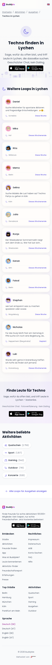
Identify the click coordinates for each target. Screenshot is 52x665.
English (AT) (8, 637)
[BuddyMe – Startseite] (10, 4)
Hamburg (6, 597)
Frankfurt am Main (11, 610)
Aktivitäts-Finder (10, 566)
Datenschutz (34, 544)
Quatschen (33, 593)
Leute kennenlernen (11, 561)
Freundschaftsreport (12, 570)
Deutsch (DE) (8, 624)
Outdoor (32, 610)
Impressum (33, 539)
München (6, 601)
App (4, 552)
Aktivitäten (20, 12)
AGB (30, 548)
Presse (5, 579)
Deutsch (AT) (8, 628)
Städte (5, 539)
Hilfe (30, 561)
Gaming (32, 601)
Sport (30, 597)
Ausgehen (33, 12)
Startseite (7, 12)
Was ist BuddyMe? (11, 557)
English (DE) (8, 633)
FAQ (30, 557)
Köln (4, 606)
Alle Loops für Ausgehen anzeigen (28, 491)
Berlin (4, 593)
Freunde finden (9, 548)
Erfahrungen (8, 575)
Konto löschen (35, 552)
